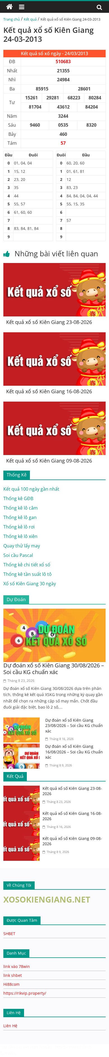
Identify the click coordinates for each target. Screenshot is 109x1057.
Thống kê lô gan (20, 517)
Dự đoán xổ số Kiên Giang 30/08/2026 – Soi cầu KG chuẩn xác (53, 669)
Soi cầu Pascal (18, 555)
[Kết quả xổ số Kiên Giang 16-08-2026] (54, 336)
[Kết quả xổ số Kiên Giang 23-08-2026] (54, 266)
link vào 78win (16, 966)
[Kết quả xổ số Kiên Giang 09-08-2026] (54, 405)
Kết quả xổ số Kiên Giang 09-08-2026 (49, 460)
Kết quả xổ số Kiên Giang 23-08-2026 (49, 322)
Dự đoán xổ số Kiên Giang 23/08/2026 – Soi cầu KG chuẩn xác (74, 725)
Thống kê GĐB (18, 498)
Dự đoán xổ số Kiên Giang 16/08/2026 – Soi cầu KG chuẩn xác (74, 752)
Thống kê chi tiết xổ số (26, 565)
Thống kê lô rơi (19, 527)
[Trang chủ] (9, 7)
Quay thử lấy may (21, 546)
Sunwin (7, 1053)
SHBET (9, 933)
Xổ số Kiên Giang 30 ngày (29, 584)
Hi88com (11, 984)
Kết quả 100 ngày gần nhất (31, 489)
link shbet (12, 975)
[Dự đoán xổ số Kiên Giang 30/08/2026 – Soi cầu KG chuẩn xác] (54, 612)
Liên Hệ (10, 1025)
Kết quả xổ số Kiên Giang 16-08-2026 (49, 391)
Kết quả (30, 19)
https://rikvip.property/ (24, 993)
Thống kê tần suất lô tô (27, 574)
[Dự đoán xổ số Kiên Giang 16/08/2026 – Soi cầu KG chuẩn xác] (22, 747)
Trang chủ (11, 19)
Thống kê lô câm (20, 508)
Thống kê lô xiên (20, 536)
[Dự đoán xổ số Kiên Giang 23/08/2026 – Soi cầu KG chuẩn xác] (22, 721)
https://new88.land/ (73, 1046)
